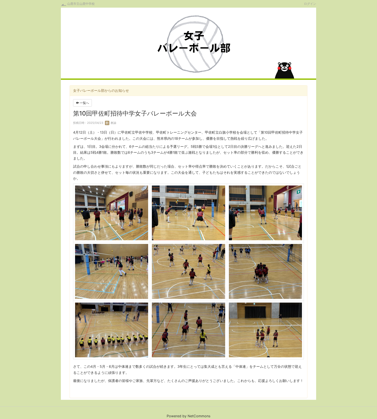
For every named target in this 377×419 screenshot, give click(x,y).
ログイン (310, 3)
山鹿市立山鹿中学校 (81, 3)
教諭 (113, 122)
